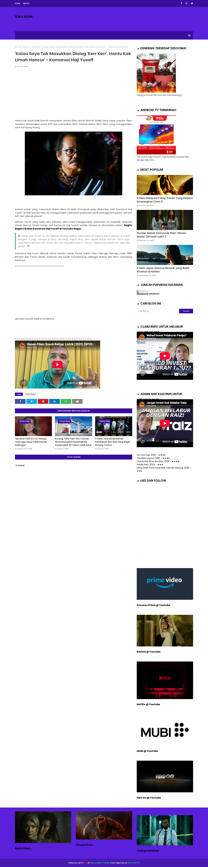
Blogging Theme (100, 862)
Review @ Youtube (148, 651)
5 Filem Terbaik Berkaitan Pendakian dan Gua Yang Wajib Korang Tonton (112, 442)
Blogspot (134, 862)
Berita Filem (22, 848)
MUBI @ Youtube (147, 751)
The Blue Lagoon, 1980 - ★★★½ (153, 458)
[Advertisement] (73, 95)
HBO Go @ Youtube (149, 797)
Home (17, 3)
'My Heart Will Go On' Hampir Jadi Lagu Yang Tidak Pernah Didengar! (31, 442)
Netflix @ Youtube (148, 704)
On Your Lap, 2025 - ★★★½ (151, 454)
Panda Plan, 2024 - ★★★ (150, 464)
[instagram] (187, 3)
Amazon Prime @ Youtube (153, 605)
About (26, 3)
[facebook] (181, 3)
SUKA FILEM (23, 16)
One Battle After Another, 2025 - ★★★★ (158, 461)
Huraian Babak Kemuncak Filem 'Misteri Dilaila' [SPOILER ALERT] (161, 235)
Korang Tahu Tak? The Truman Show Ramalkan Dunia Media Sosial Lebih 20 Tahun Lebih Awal (73, 442)
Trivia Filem (35, 47)
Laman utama (22, 47)
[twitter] (191, 3)
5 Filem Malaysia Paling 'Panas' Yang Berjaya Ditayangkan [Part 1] (165, 200)
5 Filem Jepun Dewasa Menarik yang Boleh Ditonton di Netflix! (163, 269)
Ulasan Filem (84, 845)
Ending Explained (148, 850)
